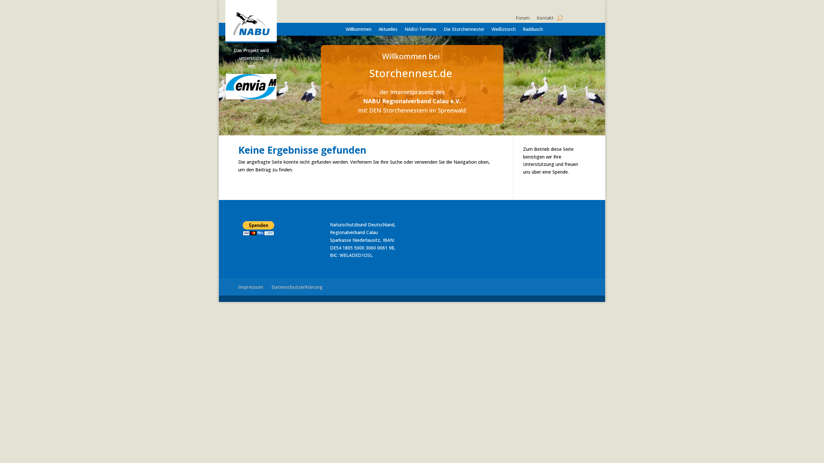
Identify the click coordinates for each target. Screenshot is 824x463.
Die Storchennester (464, 29)
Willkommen (358, 29)
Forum (522, 18)
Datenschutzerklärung (297, 287)
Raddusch (533, 29)
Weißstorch (504, 29)
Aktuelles (388, 29)
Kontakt (545, 18)
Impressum (250, 287)
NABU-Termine (420, 29)
